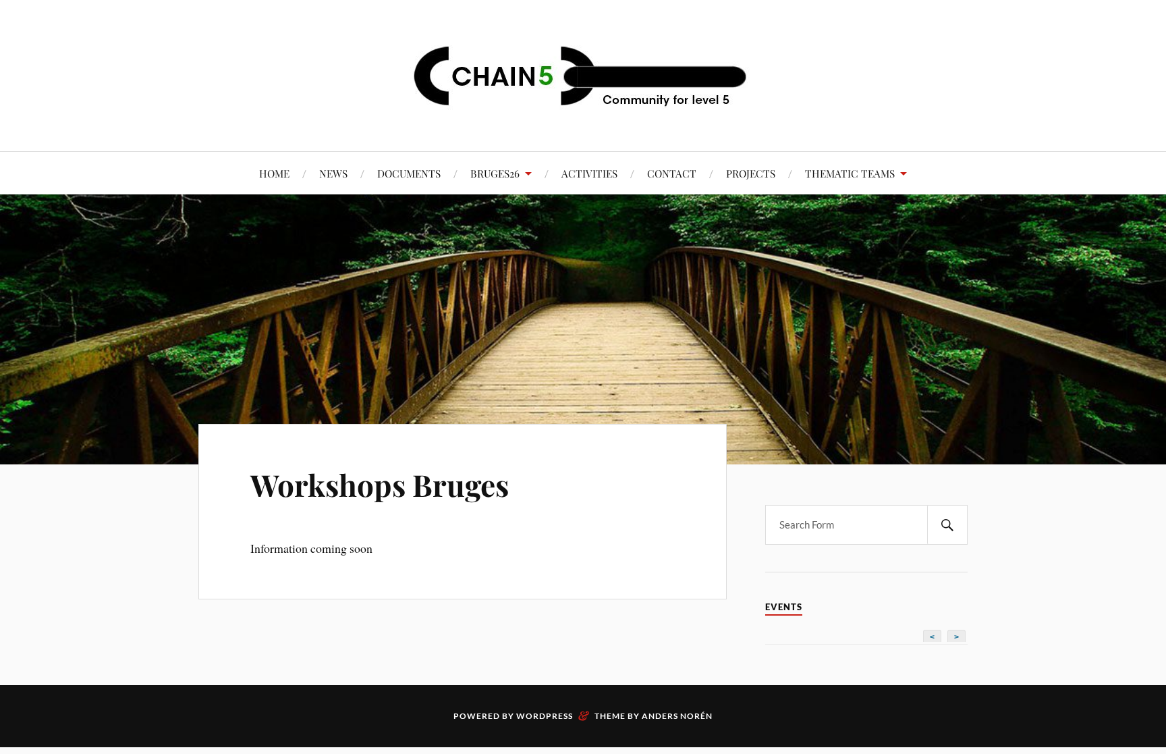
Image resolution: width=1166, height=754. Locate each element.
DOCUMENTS (409, 173)
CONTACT (671, 173)
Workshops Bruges (379, 484)
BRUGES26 (495, 173)
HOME (274, 173)
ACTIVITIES (589, 173)
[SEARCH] (947, 525)
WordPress (544, 716)
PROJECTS (750, 173)
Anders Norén (677, 716)
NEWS (333, 173)
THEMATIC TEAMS (850, 173)
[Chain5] (583, 74)
